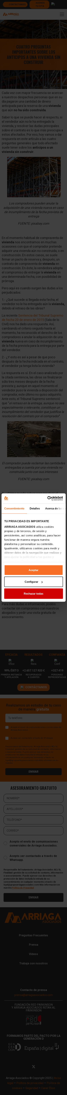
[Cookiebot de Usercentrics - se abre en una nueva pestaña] (48, 498)
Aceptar (33, 569)
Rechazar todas (33, 593)
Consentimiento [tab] (14, 508)
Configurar (31, 581)
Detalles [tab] (34, 508)
